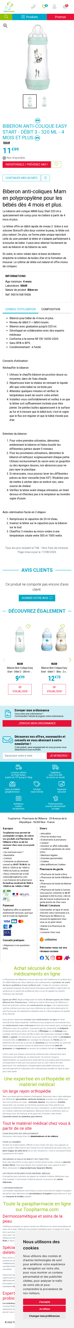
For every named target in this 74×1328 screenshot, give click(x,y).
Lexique (45, 843)
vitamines (61, 1048)
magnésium (21, 1048)
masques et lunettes (15, 1196)
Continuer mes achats (22, 178)
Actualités (46, 833)
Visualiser (20, 691)
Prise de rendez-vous (51, 837)
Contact (8, 858)
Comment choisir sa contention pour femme (22, 1116)
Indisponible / (27, 164)
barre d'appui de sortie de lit (15, 1151)
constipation (65, 1037)
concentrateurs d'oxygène (40, 1194)
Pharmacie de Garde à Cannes (55, 890)
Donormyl (40, 1043)
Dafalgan (59, 1031)
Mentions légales (49, 855)
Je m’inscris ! (59, 755)
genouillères (21, 1099)
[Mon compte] (53, 6)
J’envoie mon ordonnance (37, 723)
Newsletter (9, 855)
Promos (60, 17)
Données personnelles (52, 858)
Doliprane (64, 1028)
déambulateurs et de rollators (44, 1136)
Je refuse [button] (44, 1308)
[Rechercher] (6, 17)
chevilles (61, 1102)
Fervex (56, 1040)
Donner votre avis (36, 598)
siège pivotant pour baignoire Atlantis (36, 1168)
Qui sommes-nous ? (13, 852)
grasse (14, 1037)
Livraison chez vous (50, 932)
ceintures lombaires (36, 1099)
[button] (70, 660)
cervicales (32, 1102)
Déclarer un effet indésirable (54, 846)
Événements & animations (53, 840)
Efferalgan (44, 1031)
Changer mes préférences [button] (44, 1315)
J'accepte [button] (44, 1301)
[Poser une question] (45, 178)
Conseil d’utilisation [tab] (20, 309)
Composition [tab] (50, 309)
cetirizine (22, 1040)
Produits (36, 17)
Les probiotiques (10, 1303)
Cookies (45, 861)
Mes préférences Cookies (53, 864)
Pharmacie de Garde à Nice (54, 874)
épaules (41, 1102)
